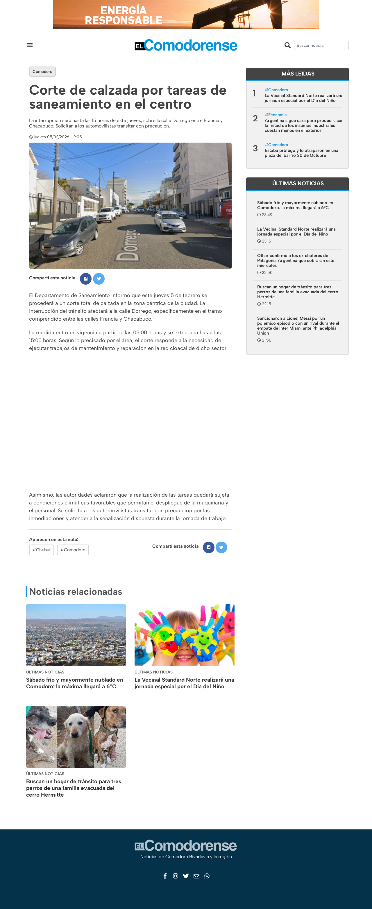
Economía (277, 114)
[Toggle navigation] (29, 44)
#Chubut (42, 549)
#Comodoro (72, 549)
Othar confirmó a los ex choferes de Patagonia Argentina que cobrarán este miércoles (295, 260)
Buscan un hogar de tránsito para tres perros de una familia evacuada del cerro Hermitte (73, 788)
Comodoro (42, 71)
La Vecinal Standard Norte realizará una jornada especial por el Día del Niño (184, 683)
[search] (321, 45)
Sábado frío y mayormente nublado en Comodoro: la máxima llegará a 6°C (74, 683)
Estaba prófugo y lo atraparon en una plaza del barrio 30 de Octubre (301, 153)
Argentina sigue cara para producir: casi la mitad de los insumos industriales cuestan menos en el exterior (304, 125)
